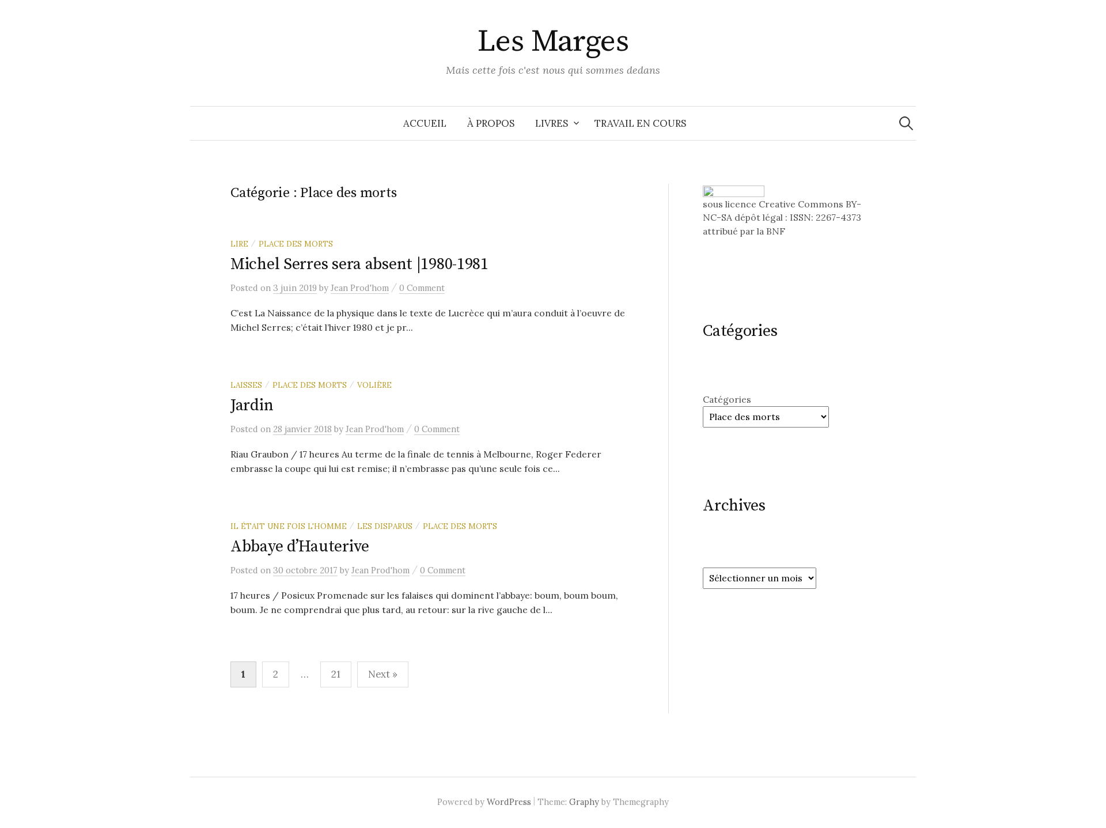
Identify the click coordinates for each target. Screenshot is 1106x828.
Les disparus (384, 526)
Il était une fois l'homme (288, 526)
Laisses (246, 385)
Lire (239, 244)
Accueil (424, 123)
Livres (551, 123)
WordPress (509, 801)
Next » (382, 674)
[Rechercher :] (906, 123)
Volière (374, 385)
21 (335, 674)
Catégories (727, 399)
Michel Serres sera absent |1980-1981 (359, 264)
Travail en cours (640, 123)
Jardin (251, 405)
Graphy (584, 801)
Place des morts (296, 244)
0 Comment (422, 287)
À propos (490, 123)
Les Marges (553, 41)
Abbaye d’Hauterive (299, 546)
